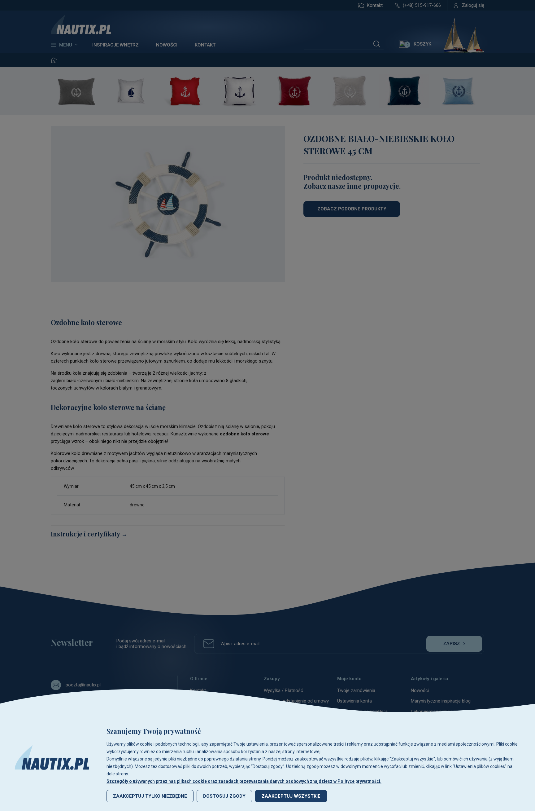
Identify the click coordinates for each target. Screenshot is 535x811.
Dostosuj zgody (224, 796)
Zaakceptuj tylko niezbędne (150, 796)
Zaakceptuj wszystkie (291, 796)
